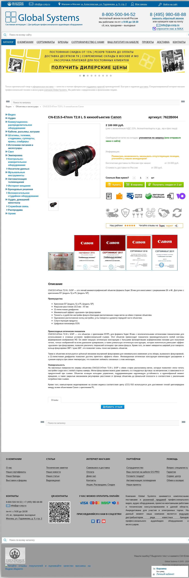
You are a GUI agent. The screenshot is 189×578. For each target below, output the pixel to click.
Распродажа (15, 210)
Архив (12, 213)
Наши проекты (133, 484)
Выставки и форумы (16, 480)
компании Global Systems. (55, 90)
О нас (9, 468)
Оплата (90, 472)
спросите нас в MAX (170, 28)
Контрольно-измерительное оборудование (17, 162)
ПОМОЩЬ (172, 459)
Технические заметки (57, 468)
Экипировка (15, 155)
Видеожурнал (53, 480)
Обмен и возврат (175, 480)
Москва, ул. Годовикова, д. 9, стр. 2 (24, 518)
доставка (144, 87)
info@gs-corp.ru (42, 4)
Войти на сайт (170, 4)
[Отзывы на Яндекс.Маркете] (144, 227)
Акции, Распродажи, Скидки (100, 484)
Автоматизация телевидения (141, 480)
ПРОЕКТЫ (148, 42)
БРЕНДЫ (63, 42)
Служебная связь (18, 206)
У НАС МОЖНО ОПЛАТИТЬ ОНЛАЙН (99, 496)
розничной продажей (154, 500)
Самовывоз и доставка (98, 468)
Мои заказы (141, 4)
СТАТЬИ (50, 459)
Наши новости (53, 472)
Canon (116, 117)
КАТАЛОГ (8, 42)
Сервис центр (174, 476)
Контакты (91, 480)
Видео (8, 106)
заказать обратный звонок (168, 18)
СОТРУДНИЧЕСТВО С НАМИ (87, 42)
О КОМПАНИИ (25, 42)
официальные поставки (42, 87)
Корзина (161, 568)
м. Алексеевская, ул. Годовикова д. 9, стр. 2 (104, 4)
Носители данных (18, 169)
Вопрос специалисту (177, 468)
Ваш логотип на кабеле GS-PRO (142, 472)
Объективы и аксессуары (27, 106)
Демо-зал (91, 476)
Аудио (12, 118)
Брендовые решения (20, 189)
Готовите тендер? (135, 476)
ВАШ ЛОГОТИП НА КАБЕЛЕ (123, 42)
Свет (11, 151)
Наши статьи (52, 476)
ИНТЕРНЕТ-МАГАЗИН (98, 459)
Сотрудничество (134, 468)
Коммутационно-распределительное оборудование (20, 125)
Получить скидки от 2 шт (167, 184)
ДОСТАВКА (163, 42)
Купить (117, 184)
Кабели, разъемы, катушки (24, 131)
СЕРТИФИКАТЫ (46, 42)
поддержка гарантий (95, 87)
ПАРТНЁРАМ (133, 459)
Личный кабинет (165, 574)
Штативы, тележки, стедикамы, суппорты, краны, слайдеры (21, 138)
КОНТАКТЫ (179, 42)
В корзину (137, 184)
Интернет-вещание (19, 186)
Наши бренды (13, 476)
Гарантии (171, 472)
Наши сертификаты (16, 472)
